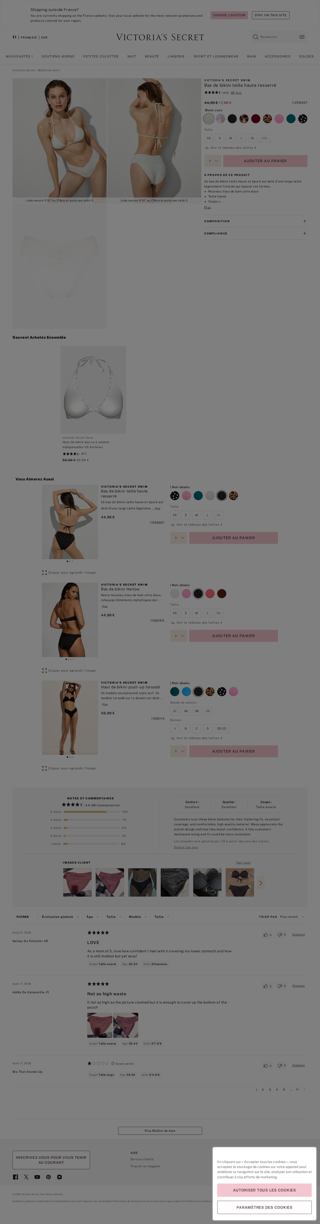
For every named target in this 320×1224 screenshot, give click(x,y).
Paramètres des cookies (264, 1207)
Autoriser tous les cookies (264, 1190)
